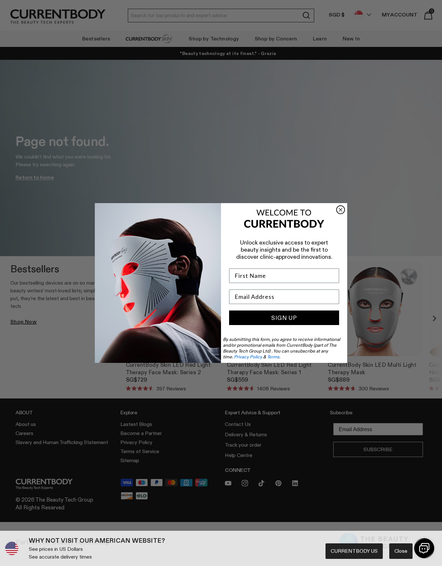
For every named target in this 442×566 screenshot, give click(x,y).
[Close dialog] (341, 210)
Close (400, 551)
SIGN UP (284, 317)
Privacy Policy (248, 357)
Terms (273, 357)
